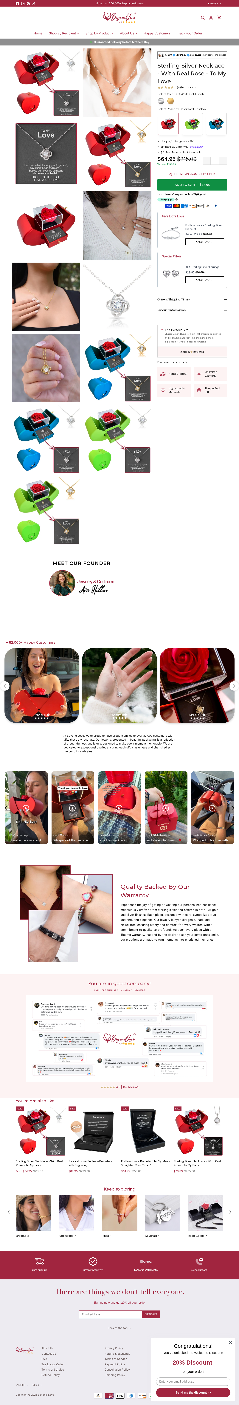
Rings (105, 1235)
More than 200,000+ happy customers (119, 3)
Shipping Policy (115, 1375)
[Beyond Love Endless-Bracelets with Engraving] (93, 1131)
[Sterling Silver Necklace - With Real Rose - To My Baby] (199, 1131)
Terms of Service (52, 1369)
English (213, 3)
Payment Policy (115, 1364)
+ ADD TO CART (205, 241)
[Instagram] (22, 3)
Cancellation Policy (117, 1369)
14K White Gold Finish (161, 101)
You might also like (35, 1100)
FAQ (44, 1359)
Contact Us (48, 1353)
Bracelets (22, 1235)
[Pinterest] (28, 3)
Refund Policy (50, 1375)
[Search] (203, 17)
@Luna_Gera (206, 835)
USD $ (35, 1385)
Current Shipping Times (173, 299)
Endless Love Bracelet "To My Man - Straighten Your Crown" (145, 1163)
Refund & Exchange (117, 1353)
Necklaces (66, 1235)
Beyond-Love (46, 1394)
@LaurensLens (67, 835)
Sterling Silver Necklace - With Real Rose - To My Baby (197, 1163)
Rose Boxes (196, 1235)
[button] (5, 686)
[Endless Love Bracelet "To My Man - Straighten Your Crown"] (146, 1131)
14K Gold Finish (170, 101)
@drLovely (112, 835)
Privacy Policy (114, 1348)
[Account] (211, 17)
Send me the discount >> (193, 1392)
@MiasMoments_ (162, 835)
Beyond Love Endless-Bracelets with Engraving (90, 1163)
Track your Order (52, 1364)
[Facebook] (17, 3)
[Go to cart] (219, 17)
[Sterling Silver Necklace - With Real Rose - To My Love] (41, 1131)
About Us (47, 1348)
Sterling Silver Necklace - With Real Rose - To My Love (39, 1163)
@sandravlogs (20, 835)
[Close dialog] (230, 1342)
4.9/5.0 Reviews (184, 87)
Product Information (171, 310)
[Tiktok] (33, 3)
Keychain (151, 1235)
